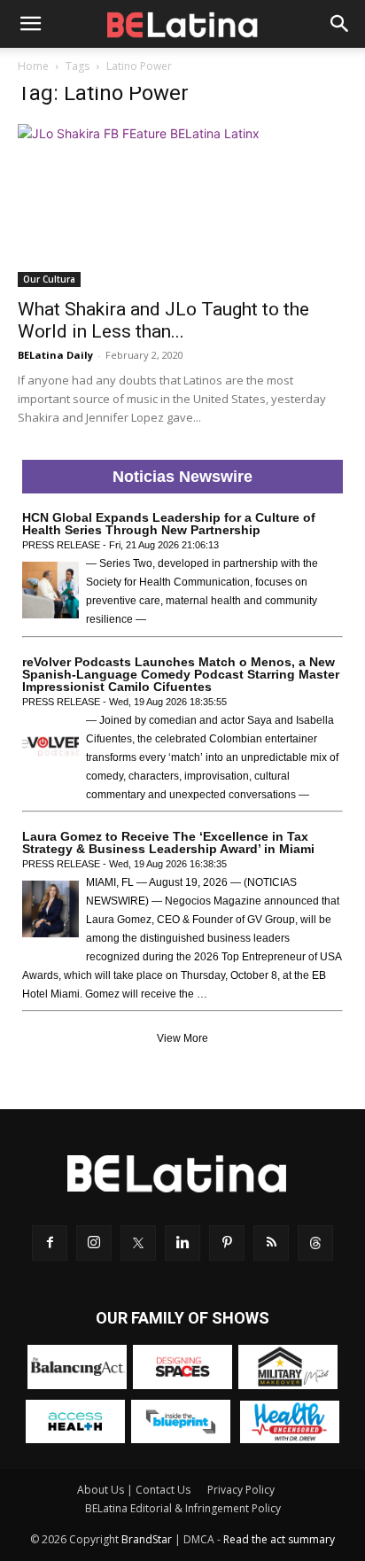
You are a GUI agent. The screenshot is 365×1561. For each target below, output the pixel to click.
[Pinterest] (227, 1243)
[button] (30, 24)
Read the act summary (279, 1539)
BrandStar (146, 1539)
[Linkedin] (182, 1243)
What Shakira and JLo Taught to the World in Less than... (163, 320)
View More (182, 1038)
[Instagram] (94, 1243)
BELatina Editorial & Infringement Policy (183, 1508)
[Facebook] (49, 1243)
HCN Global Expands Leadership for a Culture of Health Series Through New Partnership (168, 523)
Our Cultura (49, 279)
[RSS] (271, 1243)
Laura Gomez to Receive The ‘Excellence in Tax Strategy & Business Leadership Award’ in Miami (168, 842)
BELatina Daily (55, 354)
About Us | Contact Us (133, 1489)
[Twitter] (138, 1243)
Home (33, 66)
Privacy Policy (241, 1489)
